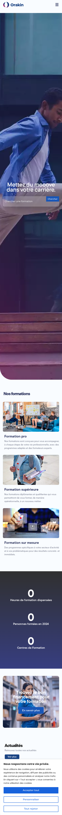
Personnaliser (31, 799)
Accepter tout (31, 790)
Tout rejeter (31, 808)
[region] (31, 787)
